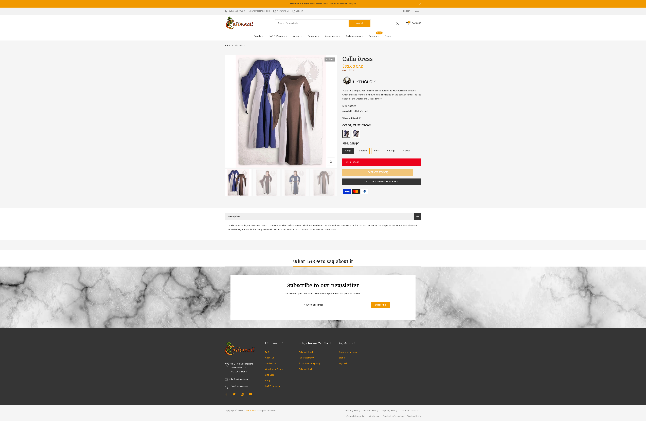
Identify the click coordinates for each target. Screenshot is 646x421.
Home (227, 45)
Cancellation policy (356, 416)
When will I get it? (352, 118)
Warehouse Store (274, 369)
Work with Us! (414, 416)
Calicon (299, 11)
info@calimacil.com (260, 11)
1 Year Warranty (306, 357)
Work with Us (283, 11)
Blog (267, 380)
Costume (312, 36)
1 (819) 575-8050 (236, 11)
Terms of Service (409, 410)
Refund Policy (370, 410)
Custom (375, 36)
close (226, 3)
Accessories (331, 36)
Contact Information (393, 416)
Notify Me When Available (382, 181)
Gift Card (269, 375)
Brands (257, 36)
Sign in (342, 357)
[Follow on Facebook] (226, 394)
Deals (388, 36)
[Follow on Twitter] (234, 394)
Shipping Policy (389, 410)
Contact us (270, 363)
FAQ (267, 352)
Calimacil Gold (306, 352)
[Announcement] (323, 4)
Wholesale (374, 416)
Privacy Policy (352, 410)
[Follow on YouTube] (250, 394)
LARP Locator (272, 386)
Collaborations (353, 36)
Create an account (348, 352)
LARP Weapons (277, 36)
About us (269, 357)
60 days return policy (309, 363)
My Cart (343, 363)
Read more (376, 98)
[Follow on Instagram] (242, 394)
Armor (296, 36)
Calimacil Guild (306, 369)
